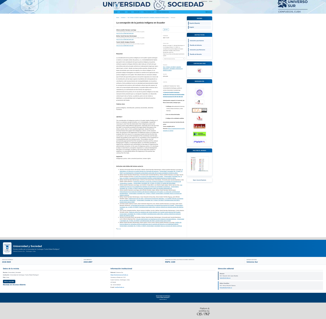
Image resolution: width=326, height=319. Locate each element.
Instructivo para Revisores (197, 49)
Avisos (129, 12)
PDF (166, 29)
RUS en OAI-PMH (9, 281)
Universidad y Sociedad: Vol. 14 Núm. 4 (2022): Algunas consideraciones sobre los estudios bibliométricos (149, 187)
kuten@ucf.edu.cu (225, 278)
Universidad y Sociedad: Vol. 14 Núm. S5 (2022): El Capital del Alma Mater (154, 183)
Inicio (117, 17)
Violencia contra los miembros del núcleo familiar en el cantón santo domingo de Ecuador (155, 212)
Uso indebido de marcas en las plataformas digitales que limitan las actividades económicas (151, 185)
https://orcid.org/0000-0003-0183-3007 (124, 45)
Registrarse (204, 1)
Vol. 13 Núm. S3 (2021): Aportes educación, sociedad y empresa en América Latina (148, 17)
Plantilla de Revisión (196, 54)
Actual (115, 12)
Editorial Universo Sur (163, 12)
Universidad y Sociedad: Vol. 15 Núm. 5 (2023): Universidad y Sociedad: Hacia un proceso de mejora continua (151, 226)
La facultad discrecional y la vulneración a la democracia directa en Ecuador (152, 205)
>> (120, 228)
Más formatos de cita (169, 59)
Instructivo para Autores (197, 40)
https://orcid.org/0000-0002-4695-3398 (124, 39)
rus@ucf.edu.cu (119, 287)
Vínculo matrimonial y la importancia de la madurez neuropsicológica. (156, 219)
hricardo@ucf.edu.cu (226, 287)
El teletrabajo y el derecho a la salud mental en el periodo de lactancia (151, 170)
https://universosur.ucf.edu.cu (119, 275)
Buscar (209, 12)
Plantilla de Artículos (196, 45)
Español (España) (194, 23)
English (191, 27)
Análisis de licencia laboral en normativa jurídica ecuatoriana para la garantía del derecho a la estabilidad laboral (150, 223)
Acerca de (137, 12)
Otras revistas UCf (149, 12)
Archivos (122, 12)
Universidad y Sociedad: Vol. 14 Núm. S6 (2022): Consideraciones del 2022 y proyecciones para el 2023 (152, 219)
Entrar (210, 1)
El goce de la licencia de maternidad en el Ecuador (148, 176)
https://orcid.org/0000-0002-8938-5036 (124, 33)
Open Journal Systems (199, 180)
